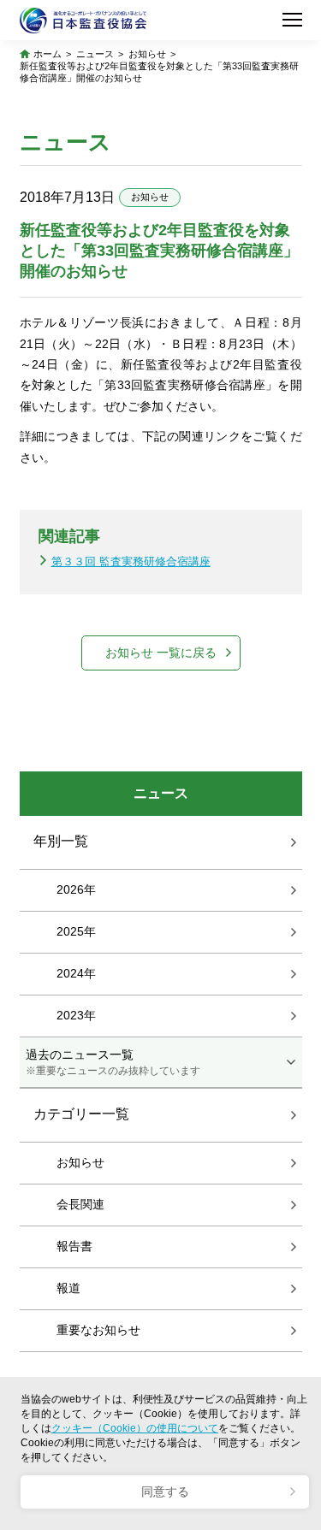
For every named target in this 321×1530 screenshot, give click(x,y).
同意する (165, 1492)
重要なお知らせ (98, 1330)
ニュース (95, 54)
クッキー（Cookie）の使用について (134, 1428)
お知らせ (147, 54)
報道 (68, 1288)
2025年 (76, 931)
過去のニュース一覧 (113, 1062)
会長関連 (80, 1204)
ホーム (47, 54)
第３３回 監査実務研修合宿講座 (131, 561)
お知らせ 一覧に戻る (161, 653)
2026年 (76, 889)
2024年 (76, 973)
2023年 (76, 1015)
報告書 (74, 1246)
